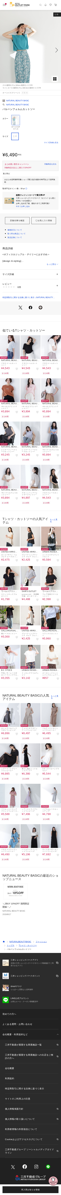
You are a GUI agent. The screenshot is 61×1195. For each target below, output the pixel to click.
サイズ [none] (5, 136)
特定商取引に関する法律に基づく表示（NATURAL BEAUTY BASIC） (28, 297)
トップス (10, 945)
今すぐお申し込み (23, 206)
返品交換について (15, 237)
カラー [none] (5, 119)
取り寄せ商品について (17, 234)
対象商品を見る (50, 164)
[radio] (15, 122)
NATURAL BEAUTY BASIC (17, 101)
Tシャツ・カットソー (28, 945)
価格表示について (15, 230)
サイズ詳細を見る (51, 142)
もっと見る (51, 264)
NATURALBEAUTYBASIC (20, 942)
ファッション (41, 942)
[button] (30, 50)
